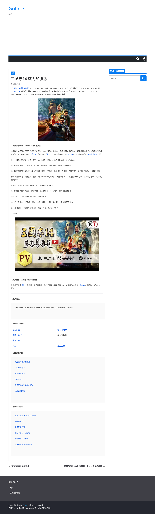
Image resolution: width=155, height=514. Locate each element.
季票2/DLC (17, 340)
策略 (18, 84)
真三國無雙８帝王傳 (22, 362)
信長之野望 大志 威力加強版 (25, 415)
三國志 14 (18, 379)
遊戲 (13, 73)
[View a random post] (144, 59)
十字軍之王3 (19, 421)
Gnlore (16, 8)
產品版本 (16, 330)
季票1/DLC (17, 335)
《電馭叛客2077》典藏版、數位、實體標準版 (82, 466)
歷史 (14, 84)
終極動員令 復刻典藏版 (23, 444)
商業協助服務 (15, 493)
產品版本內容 (92, 154)
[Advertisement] (77, 37)
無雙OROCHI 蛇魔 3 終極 (24, 385)
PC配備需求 (62, 330)
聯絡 (12, 488)
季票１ (33, 154)
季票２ (49, 154)
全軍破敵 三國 (20, 373)
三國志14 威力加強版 (21, 88)
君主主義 (61, 345)
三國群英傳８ (20, 367)
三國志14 (16, 91)
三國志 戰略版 (20, 391)
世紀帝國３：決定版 (22, 433)
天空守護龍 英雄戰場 (20, 466)
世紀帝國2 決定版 (21, 439)
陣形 (14, 345)
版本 (22, 285)
